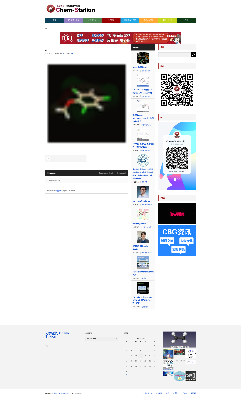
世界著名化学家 (130, 20)
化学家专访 (92, 20)
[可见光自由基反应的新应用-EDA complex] (168, 373)
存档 (167, 393)
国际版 (193, 393)
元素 (186, 20)
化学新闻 (111, 20)
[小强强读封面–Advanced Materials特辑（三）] (179, 352)
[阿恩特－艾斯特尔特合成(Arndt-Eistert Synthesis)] (179, 360)
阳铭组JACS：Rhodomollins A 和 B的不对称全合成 (143, 118)
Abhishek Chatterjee (141, 201)
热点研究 (145, 307)
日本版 (185, 393)
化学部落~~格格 (73, 20)
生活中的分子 (167, 20)
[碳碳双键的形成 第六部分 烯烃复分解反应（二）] (179, 340)
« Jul (126, 375)
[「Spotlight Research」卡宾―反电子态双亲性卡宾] (168, 354)
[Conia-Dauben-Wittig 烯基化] (191, 353)
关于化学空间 (147, 393)
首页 (54, 20)
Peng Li (73, 53)
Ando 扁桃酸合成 (139, 67)
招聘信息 (144, 182)
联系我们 (176, 393)
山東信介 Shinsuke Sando (140, 247)
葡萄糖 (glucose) (139, 223)
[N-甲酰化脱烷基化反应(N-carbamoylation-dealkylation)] (191, 362)
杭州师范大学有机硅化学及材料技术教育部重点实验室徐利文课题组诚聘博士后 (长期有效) (143, 173)
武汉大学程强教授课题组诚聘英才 (143, 273)
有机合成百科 (149, 20)
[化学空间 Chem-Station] (70, 8)
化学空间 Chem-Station (57, 334)
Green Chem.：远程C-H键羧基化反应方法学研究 (142, 91)
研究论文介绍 (145, 96)
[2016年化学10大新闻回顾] (191, 376)
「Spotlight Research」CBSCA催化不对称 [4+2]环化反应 (143, 300)
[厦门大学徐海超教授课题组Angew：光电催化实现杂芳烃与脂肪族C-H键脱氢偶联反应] (168, 365)
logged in (59, 191)
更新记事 (159, 393)
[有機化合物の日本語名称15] (179, 376)
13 (140, 355)
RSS (46, 346)
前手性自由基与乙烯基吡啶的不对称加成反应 (143, 145)
